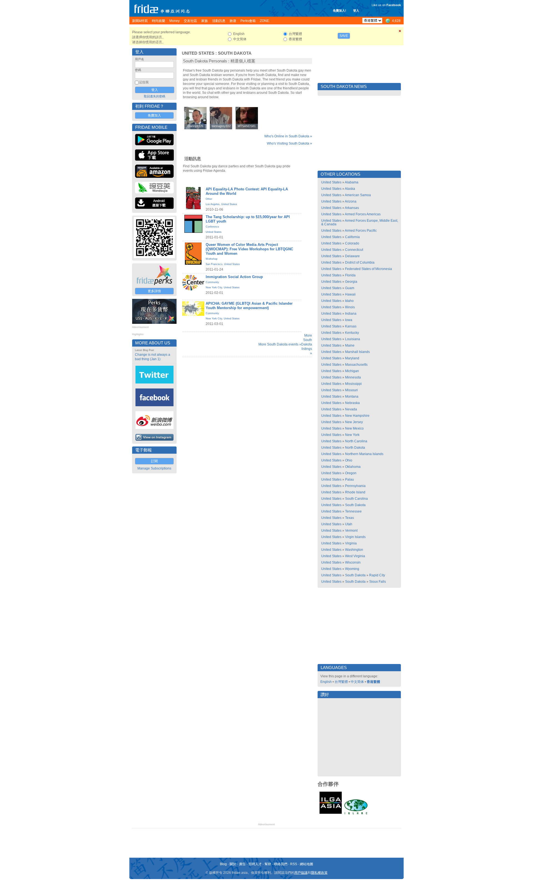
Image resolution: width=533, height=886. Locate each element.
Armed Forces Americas (363, 214)
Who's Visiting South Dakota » (289, 143)
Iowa (348, 320)
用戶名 (139, 59)
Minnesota (353, 377)
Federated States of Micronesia (368, 269)
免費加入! (339, 10)
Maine (350, 345)
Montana (351, 396)
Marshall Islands (357, 352)
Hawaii (350, 294)
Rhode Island (355, 492)
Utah (348, 524)
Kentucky (352, 333)
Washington (354, 550)
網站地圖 (306, 864)
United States (198, 53)
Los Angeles (213, 204)
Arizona (350, 201)
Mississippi (353, 384)
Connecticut (354, 250)
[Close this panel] (400, 32)
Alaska (350, 189)
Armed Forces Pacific (361, 231)
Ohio (348, 460)
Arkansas (352, 208)
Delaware (352, 256)
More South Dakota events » (279, 344)
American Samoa (358, 195)
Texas (349, 518)
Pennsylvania (355, 486)
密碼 (138, 70)
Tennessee (353, 511)
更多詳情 (154, 291)
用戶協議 (301, 873)
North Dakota (355, 448)
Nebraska (352, 403)
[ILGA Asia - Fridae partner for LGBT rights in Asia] (330, 814)
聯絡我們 (280, 864)
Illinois (350, 307)
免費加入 (154, 115)
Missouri (351, 390)
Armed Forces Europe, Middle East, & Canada (359, 222)
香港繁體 (373, 682)
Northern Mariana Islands (364, 454)
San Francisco (214, 264)
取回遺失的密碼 (154, 96)
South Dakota (235, 53)
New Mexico (354, 428)
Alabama (351, 182)
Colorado (352, 243)
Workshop (211, 259)
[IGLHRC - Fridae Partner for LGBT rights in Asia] (356, 814)
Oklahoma (353, 467)
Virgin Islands (355, 537)
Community (212, 282)
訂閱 (154, 461)
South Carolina (356, 499)
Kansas (350, 326)
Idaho (349, 301)
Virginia (351, 543)
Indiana (350, 313)
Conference (212, 226)
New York (352, 435)
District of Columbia (359, 262)
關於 (233, 864)
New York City (214, 287)
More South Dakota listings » (306, 344)
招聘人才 (255, 864)
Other (209, 199)
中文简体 (357, 682)
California (352, 237)
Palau (349, 479)
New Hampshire (357, 416)
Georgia (351, 282)
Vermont (351, 530)
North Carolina (356, 441)
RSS (293, 864)
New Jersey (354, 422)
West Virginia (355, 556)
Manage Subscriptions (154, 468)
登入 (356, 10)
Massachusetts (356, 365)
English (326, 682)
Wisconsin (353, 562)
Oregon (350, 473)
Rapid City (377, 575)
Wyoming (352, 569)
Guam (349, 288)
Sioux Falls (377, 582)
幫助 (268, 864)
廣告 (242, 864)
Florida (350, 275)
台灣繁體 (341, 682)
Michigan (352, 371)
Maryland (352, 358)
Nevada (351, 409)
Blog (223, 864)
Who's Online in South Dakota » (288, 136)
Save (344, 36)
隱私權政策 (319, 873)
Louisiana (352, 339)
